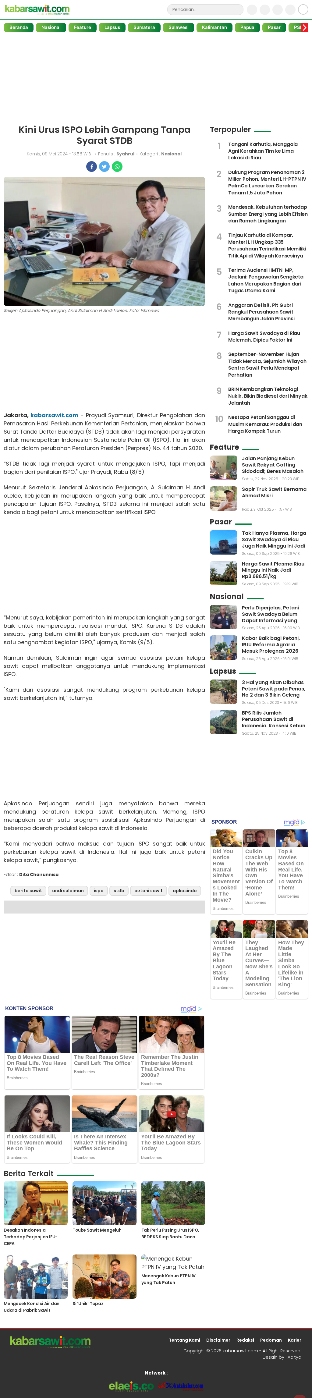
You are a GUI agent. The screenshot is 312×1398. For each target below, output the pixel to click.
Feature (82, 27)
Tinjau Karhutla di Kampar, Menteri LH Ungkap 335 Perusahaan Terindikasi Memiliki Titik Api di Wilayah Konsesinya (267, 245)
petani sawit (148, 891)
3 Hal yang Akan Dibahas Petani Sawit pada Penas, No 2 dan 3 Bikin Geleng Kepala (273, 692)
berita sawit (28, 891)
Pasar (274, 27)
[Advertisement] (156, 78)
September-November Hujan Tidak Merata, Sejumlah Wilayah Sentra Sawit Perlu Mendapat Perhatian (267, 364)
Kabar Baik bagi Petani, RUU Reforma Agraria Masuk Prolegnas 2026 (271, 645)
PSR (298, 27)
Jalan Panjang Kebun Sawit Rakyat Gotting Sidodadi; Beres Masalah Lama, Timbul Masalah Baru (272, 471)
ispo (99, 891)
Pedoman (271, 1340)
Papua (247, 27)
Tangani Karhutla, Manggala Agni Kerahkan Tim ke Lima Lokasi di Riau (263, 151)
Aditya (294, 1357)
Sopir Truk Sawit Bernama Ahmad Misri (274, 492)
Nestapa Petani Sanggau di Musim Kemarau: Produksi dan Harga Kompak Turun (265, 424)
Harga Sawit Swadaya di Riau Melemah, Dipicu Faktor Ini (264, 336)
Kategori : (161, 154)
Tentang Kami (184, 1340)
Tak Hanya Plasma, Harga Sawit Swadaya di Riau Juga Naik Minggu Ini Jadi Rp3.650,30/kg (274, 542)
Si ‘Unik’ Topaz (88, 1303)
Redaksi (245, 1340)
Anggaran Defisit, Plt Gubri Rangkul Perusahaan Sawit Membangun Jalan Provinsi (261, 312)
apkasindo (185, 891)
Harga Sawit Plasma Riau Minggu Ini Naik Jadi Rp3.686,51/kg (273, 570)
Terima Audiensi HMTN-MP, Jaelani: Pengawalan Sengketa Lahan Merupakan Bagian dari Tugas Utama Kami (265, 280)
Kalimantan (214, 27)
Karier (294, 1340)
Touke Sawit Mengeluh (97, 1230)
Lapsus (112, 27)
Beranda (18, 27)
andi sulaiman (68, 891)
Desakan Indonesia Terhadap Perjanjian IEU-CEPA (31, 1237)
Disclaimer (218, 1340)
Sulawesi (178, 27)
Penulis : (116, 154)
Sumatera (144, 27)
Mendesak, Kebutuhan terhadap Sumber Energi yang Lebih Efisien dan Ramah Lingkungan (268, 214)
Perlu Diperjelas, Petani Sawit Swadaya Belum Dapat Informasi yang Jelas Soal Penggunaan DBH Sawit (271, 620)
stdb (119, 891)
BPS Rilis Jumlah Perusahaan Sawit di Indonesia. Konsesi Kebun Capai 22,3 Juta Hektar (273, 722)
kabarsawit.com (54, 415)
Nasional (51, 27)
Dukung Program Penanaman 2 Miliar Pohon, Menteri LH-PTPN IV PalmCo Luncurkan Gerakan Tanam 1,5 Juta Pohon (267, 182)
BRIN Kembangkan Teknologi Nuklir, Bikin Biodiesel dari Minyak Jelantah (267, 396)
